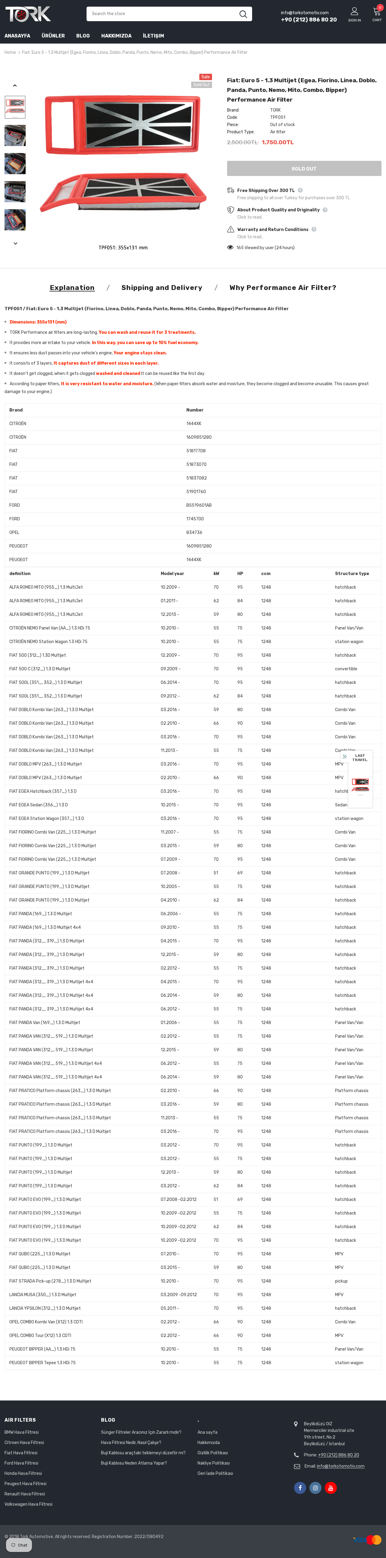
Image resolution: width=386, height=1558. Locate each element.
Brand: (233, 110)
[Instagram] (315, 1488)
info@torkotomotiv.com (341, 1466)
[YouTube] (331, 1488)
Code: (232, 117)
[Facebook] (300, 1488)
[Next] (15, 244)
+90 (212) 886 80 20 (309, 19)
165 (240, 247)
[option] (122, 163)
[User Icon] (354, 11)
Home (10, 52)
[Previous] (15, 85)
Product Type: (241, 132)
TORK (275, 110)
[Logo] (41, 13)
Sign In (354, 20)
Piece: (233, 124)
